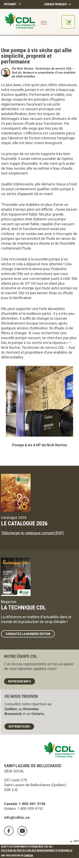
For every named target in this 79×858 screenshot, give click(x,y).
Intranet (10, 4)
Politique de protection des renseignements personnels (36, 850)
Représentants (19, 681)
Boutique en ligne (68, 22)
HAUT (76, 841)
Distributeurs (19, 726)
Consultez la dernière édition (27, 634)
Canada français (55, 4)
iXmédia (28, 855)
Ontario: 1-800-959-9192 (23, 808)
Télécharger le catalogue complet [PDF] (32, 533)
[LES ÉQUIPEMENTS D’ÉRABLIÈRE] (20, 22)
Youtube (22, 831)
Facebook (9, 831)
